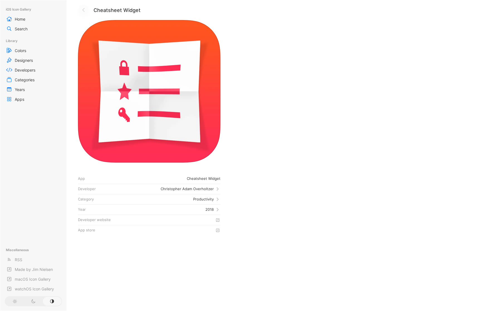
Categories (25, 79)
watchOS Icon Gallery (34, 288)
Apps (19, 99)
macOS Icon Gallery (33, 279)
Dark (33, 301)
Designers (24, 60)
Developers (25, 70)
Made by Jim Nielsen (34, 269)
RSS (18, 259)
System (52, 301)
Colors (20, 50)
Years (20, 89)
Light (14, 301)
